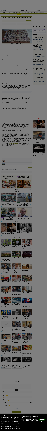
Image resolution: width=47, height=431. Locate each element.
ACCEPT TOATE (42, 419)
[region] (23, 422)
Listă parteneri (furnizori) (24, 421)
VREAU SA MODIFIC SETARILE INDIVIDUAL (42, 422)
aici (6, 425)
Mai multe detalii (14, 419)
